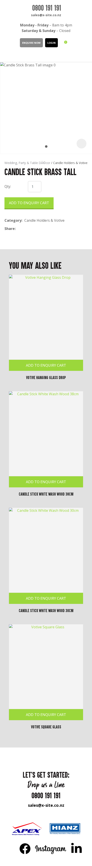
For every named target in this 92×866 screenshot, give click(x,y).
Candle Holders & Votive (70, 163)
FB (25, 848)
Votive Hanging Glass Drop (46, 377)
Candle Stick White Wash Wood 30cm (46, 610)
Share (9, 228)
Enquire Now (31, 42)
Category (12, 220)
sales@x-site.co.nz (46, 15)
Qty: (7, 186)
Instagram (51, 848)
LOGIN (51, 42)
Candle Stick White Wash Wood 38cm (46, 494)
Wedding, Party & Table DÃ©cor (27, 163)
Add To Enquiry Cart (46, 365)
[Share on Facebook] (18, 228)
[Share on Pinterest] (38, 228)
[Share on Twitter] (24, 228)
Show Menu (7, 54)
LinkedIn (76, 848)
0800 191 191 (46, 7)
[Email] (31, 228)
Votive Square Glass (46, 727)
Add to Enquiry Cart (29, 202)
